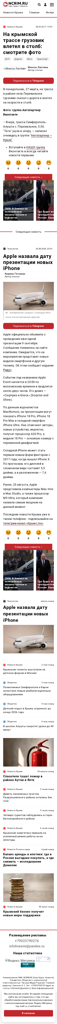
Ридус (7, 370)
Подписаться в (28, 80)
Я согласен (28, 1013)
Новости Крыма (15, 27)
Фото (29, 59)
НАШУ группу (35, 147)
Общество (12, 682)
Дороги (18, 59)
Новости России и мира (18, 849)
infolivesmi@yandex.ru (27, 946)
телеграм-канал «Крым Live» (23, 523)
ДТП (7, 59)
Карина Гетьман (15, 273)
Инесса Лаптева (38, 67)
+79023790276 (27, 941)
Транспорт (42, 59)
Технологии (12, 249)
